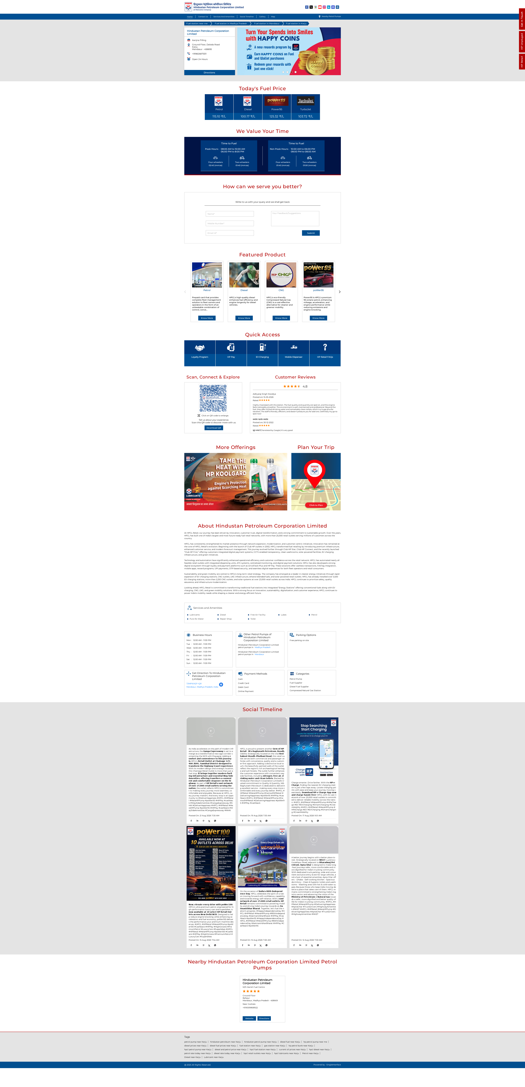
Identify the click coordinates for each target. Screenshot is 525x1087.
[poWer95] (318, 274)
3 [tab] (291, 71)
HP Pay (231, 357)
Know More (207, 318)
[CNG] (281, 274)
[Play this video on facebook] (211, 732)
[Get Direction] (221, 686)
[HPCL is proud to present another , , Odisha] (262, 731)
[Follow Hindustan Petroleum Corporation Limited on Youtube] (320, 7)
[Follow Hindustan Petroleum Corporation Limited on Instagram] (324, 7)
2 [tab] (287, 71)
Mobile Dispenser (293, 357)
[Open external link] (522, 29)
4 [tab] (295, 71)
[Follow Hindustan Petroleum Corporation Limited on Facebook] (307, 7)
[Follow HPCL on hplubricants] (337, 7)
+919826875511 (199, 53)
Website (249, 1018)
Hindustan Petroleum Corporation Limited (257, 981)
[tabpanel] (289, 51)
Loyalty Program (199, 357)
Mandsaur (259, 654)
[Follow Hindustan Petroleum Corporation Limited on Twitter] (311, 7)
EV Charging (262, 357)
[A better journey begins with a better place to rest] (313, 840)
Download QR (214, 428)
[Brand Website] (333, 7)
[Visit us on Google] (316, 7)
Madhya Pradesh (262, 647)
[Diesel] (244, 274)
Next (339, 292)
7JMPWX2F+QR (194, 683)
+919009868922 (250, 1007)
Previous (186, 292)
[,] (211, 863)
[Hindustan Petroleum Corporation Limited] (214, 10)
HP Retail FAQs (325, 357)
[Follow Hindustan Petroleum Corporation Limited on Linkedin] (329, 7)
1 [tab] (283, 71)
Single (333, 1064)
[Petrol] (207, 274)
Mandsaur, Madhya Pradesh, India (202, 687)
